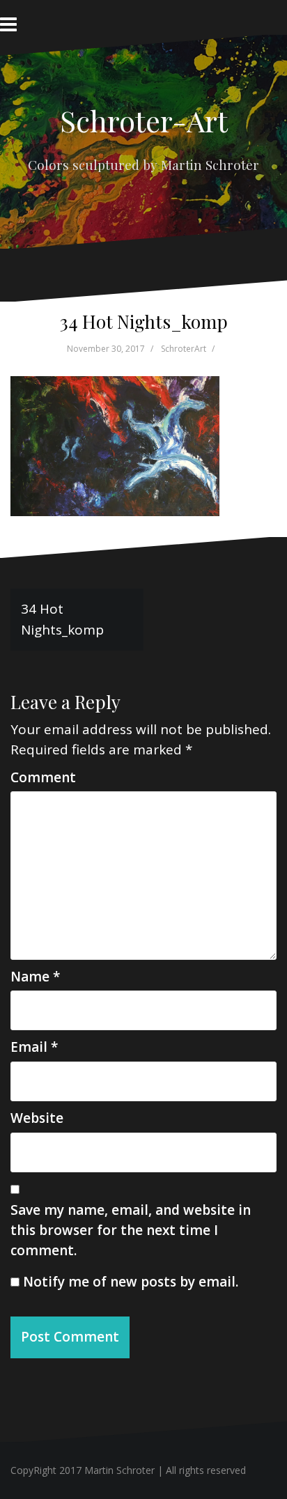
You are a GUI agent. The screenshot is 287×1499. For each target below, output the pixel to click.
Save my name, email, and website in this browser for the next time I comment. (130, 1230)
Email (34, 1047)
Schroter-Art (144, 120)
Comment (43, 777)
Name (35, 977)
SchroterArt (183, 349)
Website (36, 1118)
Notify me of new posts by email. (130, 1282)
